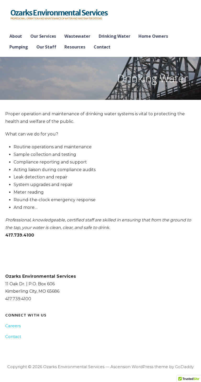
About (15, 36)
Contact (102, 47)
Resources (74, 47)
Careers (13, 325)
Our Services (43, 36)
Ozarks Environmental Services (59, 13)
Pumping (18, 47)
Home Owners (153, 36)
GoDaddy (184, 366)
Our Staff (46, 47)
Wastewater (77, 36)
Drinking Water (114, 36)
